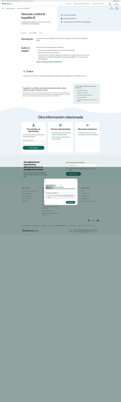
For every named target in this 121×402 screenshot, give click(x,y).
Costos (40, 33)
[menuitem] (69, 4)
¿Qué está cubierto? (10, 8)
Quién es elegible (32, 33)
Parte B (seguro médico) (29, 22)
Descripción (23, 33)
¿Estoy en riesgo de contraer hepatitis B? (48, 62)
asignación (88, 22)
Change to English (116, 0)
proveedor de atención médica (50, 76)
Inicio (3, 8)
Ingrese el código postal (28, 140)
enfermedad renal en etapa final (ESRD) (64, 57)
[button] (76, 180)
